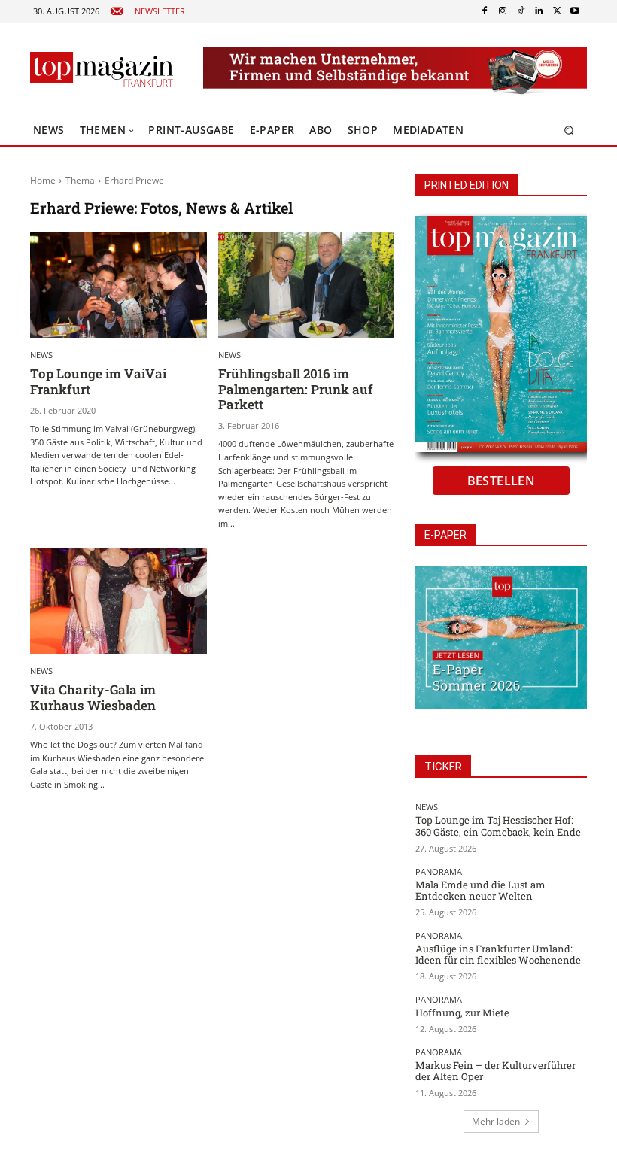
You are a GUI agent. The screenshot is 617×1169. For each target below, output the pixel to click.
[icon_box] (148, 12)
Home (43, 180)
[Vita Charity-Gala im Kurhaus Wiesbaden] (118, 601)
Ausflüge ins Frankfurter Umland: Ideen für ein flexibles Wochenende (498, 954)
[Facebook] (485, 11)
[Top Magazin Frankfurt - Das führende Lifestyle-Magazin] (101, 69)
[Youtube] (575, 11)
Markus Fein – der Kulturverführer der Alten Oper (495, 1071)
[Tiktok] (521, 11)
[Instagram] (503, 11)
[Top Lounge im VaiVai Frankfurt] (118, 285)
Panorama (438, 871)
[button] (569, 130)
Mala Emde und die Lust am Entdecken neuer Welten (480, 890)
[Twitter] (557, 11)
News (41, 355)
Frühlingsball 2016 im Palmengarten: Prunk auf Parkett (295, 389)
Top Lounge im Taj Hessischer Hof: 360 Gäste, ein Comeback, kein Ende (498, 826)
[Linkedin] (539, 11)
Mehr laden (496, 1121)
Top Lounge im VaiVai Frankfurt (98, 381)
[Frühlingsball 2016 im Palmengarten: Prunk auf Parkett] (306, 285)
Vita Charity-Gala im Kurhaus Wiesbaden (93, 697)
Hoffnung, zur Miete (462, 1012)
